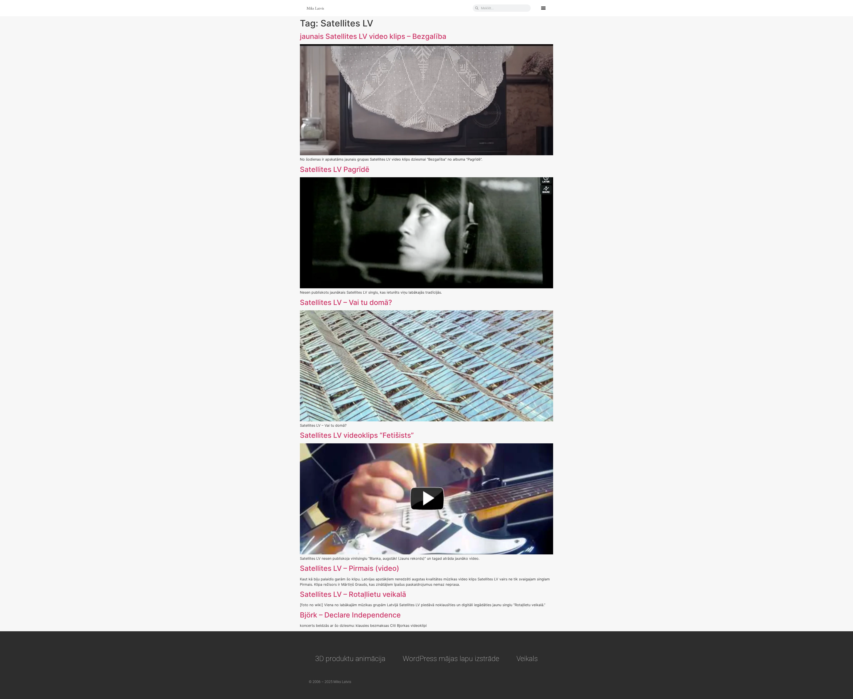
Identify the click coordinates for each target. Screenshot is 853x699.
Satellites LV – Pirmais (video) (349, 568)
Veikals (527, 658)
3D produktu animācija (350, 658)
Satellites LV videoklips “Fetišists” (357, 435)
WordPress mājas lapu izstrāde (451, 658)
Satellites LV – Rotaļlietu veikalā (353, 594)
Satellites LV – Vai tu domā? (346, 302)
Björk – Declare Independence (350, 615)
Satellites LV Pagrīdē (334, 169)
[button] (543, 8)
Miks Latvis (315, 8)
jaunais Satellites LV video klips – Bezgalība (373, 36)
